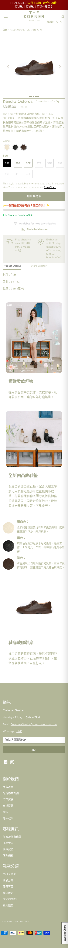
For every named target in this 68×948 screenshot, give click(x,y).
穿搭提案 (8, 806)
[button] (62, 16)
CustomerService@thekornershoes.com (34, 724)
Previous (8, 67)
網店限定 (8, 893)
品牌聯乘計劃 (11, 793)
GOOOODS (10, 899)
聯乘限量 (8, 905)
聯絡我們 (8, 849)
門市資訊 (8, 799)
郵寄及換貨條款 (12, 837)
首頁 (5, 29)
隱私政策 (8, 818)
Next (60, 67)
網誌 (5, 812)
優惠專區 (8, 886)
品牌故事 (8, 787)
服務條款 (8, 855)
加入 (34, 749)
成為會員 (8, 843)
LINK (19, 731)
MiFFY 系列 (9, 874)
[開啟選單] (6, 16)
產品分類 (8, 880)
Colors (7, 141)
